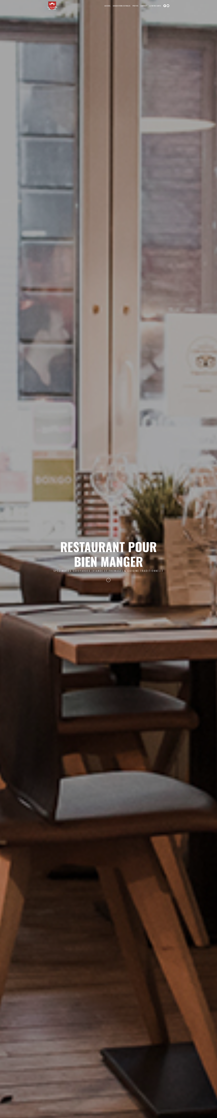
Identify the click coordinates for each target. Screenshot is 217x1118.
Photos (135, 6)
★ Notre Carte (155, 6)
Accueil (108, 6)
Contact (144, 6)
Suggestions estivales (121, 6)
